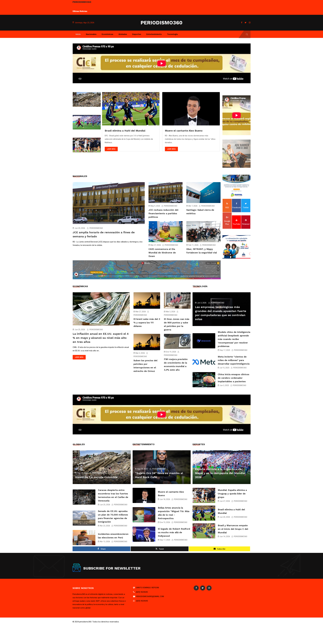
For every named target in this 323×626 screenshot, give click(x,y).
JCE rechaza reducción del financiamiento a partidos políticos (163, 213)
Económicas (107, 34)
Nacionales (91, 34)
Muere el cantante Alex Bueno (123, 130)
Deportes (136, 34)
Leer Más (111, 149)
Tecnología (172, 34)
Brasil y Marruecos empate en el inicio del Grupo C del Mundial (233, 529)
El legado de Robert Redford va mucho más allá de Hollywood (174, 532)
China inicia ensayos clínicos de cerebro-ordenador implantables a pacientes (233, 378)
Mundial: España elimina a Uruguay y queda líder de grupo (111, 10)
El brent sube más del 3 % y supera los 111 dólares (146, 322)
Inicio (78, 34)
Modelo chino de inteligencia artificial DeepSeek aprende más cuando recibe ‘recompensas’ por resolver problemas (234, 339)
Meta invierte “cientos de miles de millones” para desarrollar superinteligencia (233, 360)
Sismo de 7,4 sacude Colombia (96, 477)
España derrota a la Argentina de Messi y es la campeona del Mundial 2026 (220, 473)
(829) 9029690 (142, 592)
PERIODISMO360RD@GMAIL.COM (150, 596)
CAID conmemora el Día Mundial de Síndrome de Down (162, 252)
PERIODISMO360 (161, 23)
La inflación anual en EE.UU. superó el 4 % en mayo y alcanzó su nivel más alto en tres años (101, 337)
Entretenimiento (154, 34)
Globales (122, 34)
